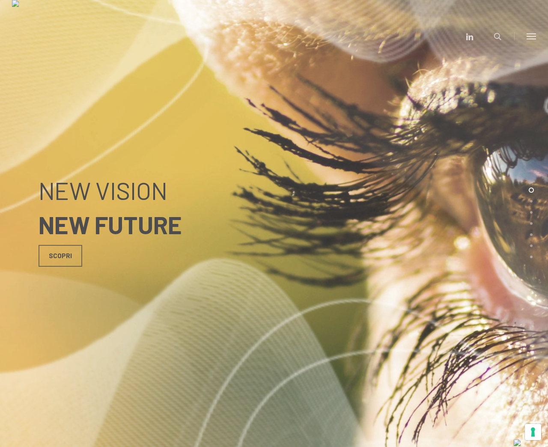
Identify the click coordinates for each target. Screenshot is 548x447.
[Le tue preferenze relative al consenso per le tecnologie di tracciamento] (533, 432)
